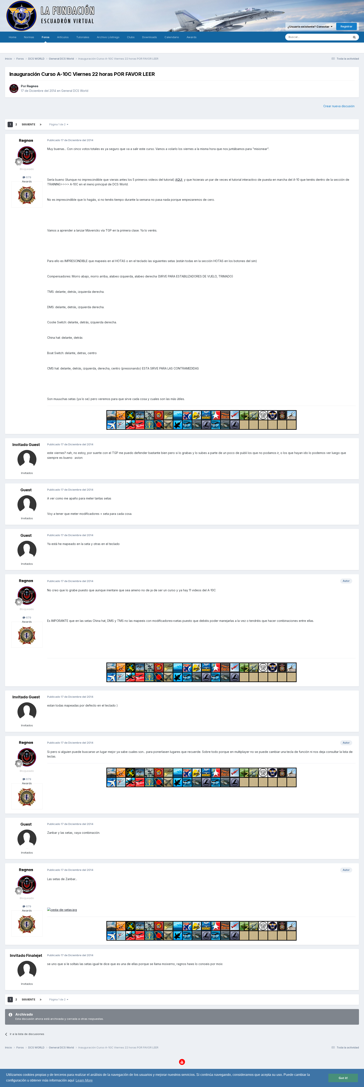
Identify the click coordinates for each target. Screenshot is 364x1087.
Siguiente (28, 124)
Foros (46, 37)
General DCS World (74, 90)
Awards (192, 37)
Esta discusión (335, 37)
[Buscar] (354, 37)
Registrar (346, 26)
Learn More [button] (84, 1080)
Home (12, 37)
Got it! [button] (343, 1078)
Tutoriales (82, 37)
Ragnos (32, 86)
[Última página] (41, 124)
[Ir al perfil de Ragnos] (14, 88)
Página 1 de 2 (58, 124)
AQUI (179, 179)
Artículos (63, 37)
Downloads (149, 37)
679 (28, 177)
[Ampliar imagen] (62, 909)
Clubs (131, 37)
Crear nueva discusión (339, 106)
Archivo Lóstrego (108, 37)
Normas (29, 37)
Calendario (172, 37)
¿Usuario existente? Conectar (309, 26)
